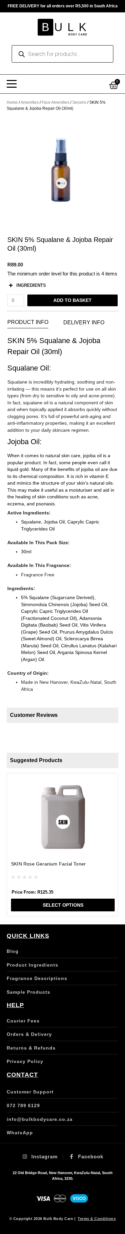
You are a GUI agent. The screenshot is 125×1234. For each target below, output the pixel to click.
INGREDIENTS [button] (31, 285)
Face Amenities (55, 102)
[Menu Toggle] (12, 84)
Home (12, 102)
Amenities (30, 102)
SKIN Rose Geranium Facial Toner (48, 864)
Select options (63, 905)
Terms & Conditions (97, 1219)
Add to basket (72, 300)
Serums (79, 102)
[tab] (27, 322)
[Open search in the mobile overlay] (62, 54)
